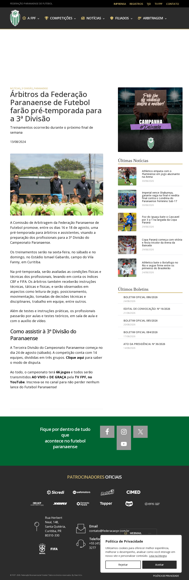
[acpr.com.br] (37, 504)
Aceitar (159, 564)
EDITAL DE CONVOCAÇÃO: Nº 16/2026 (146, 308)
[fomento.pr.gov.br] (83, 504)
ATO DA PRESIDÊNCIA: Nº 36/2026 (144, 344)
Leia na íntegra (158, 556)
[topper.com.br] (106, 504)
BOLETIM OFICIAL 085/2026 (140, 320)
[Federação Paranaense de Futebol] (15, 18)
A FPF (31, 18)
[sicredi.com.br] (55, 492)
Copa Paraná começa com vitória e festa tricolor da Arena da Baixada (162, 242)
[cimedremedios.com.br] (133, 492)
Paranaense (41, 88)
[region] (141, 554)
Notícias (93, 18)
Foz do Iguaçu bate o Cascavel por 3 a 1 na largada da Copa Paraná (160, 219)
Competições (60, 18)
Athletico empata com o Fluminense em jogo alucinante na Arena (161, 174)
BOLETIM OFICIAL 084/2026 (140, 332)
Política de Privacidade (166, 576)
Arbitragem (152, 18)
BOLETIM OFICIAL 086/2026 (140, 297)
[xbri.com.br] (60, 504)
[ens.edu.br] (152, 504)
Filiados (121, 18)
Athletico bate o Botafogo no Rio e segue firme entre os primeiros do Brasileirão (160, 265)
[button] (42, 548)
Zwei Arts (78, 575)
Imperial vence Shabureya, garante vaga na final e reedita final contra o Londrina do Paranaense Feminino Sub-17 (160, 197)
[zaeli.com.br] (129, 504)
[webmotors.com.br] (81, 492)
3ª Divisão (27, 88)
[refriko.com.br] (107, 492)
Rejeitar (123, 564)
